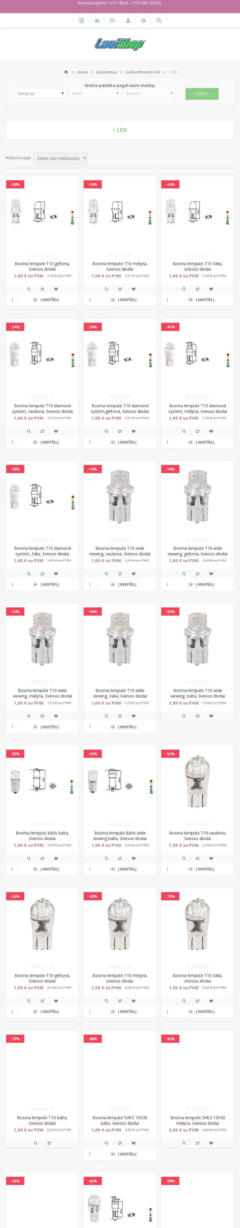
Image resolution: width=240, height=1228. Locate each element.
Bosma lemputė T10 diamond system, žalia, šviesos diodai (42, 551)
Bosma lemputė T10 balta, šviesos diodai (42, 1120)
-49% (15, 469)
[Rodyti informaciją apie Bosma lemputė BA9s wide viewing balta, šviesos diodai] (120, 781)
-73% (170, 896)
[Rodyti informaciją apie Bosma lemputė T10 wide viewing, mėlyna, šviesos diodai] (42, 639)
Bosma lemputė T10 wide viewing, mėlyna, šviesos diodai (42, 693)
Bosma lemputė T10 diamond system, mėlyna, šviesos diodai (197, 408)
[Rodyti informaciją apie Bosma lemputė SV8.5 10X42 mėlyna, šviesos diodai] (197, 1066)
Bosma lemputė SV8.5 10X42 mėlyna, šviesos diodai (197, 1120)
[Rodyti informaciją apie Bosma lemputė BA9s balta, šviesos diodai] (42, 781)
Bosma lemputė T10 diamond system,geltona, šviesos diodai (120, 408)
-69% (170, 1181)
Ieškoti (202, 94)
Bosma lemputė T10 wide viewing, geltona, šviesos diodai (197, 551)
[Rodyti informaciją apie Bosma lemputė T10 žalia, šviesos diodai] (197, 212)
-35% (170, 611)
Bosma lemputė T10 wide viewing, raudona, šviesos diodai (119, 551)
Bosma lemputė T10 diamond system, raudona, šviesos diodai (42, 408)
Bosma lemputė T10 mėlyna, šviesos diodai (120, 266)
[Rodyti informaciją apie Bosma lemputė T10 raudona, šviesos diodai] (197, 781)
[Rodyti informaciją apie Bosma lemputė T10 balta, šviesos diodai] (42, 1066)
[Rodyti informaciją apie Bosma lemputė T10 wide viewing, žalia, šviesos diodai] (120, 639)
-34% (92, 184)
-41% (170, 326)
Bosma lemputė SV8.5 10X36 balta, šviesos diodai (119, 1120)
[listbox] (40, 93)
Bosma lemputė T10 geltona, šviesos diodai (42, 266)
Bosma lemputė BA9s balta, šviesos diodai (42, 835)
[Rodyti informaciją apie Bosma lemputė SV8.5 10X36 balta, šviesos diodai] (120, 1066)
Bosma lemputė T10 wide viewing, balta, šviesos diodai (197, 693)
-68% (92, 1038)
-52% (170, 753)
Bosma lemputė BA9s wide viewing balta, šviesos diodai (120, 835)
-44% (170, 184)
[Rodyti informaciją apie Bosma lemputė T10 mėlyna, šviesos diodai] (120, 212)
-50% (170, 1038)
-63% (92, 896)
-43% (15, 1181)
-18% (92, 469)
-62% (92, 1181)
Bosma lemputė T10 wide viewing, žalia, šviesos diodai (120, 693)
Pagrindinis (66, 72)
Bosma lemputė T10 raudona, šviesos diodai (197, 835)
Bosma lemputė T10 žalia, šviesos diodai (197, 266)
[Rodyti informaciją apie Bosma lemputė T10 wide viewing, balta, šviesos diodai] (197, 639)
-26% (15, 184)
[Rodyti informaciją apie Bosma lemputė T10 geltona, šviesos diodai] (42, 212)
